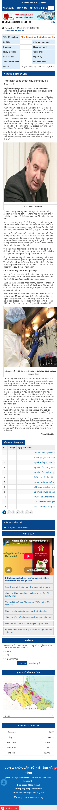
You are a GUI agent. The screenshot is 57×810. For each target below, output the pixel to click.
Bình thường (12, 659)
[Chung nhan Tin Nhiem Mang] (28, 797)
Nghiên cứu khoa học (15, 30)
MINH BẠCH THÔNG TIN (28, 28)
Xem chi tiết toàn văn (15, 73)
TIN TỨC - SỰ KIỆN (38, 8)
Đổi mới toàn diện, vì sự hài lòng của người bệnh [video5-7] (27, 623)
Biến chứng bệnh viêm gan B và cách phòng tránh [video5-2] (27, 587)
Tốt (8, 655)
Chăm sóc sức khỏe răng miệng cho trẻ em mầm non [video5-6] (28, 617)
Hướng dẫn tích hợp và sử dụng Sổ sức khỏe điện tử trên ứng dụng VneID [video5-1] (27, 579)
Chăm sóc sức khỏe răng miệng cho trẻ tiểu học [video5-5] (26, 611)
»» (31, 512)
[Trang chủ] (28, 15)
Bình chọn (22, 663)
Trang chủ (8, 8)
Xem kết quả (34, 663)
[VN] (55, 768)
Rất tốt (10, 651)
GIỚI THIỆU (22, 8)
